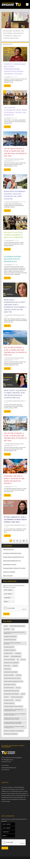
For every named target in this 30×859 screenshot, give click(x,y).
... (20, 540)
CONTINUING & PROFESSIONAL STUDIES (12, 553)
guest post (7, 665)
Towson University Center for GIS (13, 706)
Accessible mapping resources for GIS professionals (12, 259)
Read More (7, 85)
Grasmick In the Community (11, 662)
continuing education (10, 639)
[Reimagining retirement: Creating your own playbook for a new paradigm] (15, 181)
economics (18, 653)
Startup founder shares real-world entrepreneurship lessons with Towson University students (15, 69)
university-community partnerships (13, 730)
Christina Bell (8, 264)
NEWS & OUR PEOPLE (8, 575)
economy (6, 656)
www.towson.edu (5, 769)
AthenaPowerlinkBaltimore (17, 626)
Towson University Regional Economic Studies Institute (14, 727)
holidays (15, 665)
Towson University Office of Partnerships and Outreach (12, 719)
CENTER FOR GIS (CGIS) (8, 549)
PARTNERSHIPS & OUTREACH (9, 564)
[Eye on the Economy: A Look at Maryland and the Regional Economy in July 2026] (15, 138)
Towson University (9, 703)
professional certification (11, 690)
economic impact (8, 653)
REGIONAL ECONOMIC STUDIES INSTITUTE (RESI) (14, 568)
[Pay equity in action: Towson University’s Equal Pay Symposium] (15, 222)
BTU (13, 629)
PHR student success (10, 684)
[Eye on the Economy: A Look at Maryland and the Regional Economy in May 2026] (15, 423)
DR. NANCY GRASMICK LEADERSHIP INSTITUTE (13, 557)
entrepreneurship (16, 656)
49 (23, 540)
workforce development (10, 734)
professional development (11, 694)
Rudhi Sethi (8, 486)
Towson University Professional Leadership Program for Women (13, 723)
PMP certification (9, 687)
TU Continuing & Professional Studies (14, 315)
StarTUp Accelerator (16, 697)
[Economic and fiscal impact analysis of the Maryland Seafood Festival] (15, 466)
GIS (18, 659)
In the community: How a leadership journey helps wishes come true (15, 519)
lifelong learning (9, 675)
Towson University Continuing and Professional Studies (13, 710)
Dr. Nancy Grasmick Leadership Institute (15, 525)
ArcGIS (6, 626)
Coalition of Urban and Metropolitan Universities (14, 633)
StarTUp (6, 697)
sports (23, 694)
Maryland (18, 675)
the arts (18, 700)
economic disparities (9, 650)
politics (18, 687)
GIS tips (23, 659)
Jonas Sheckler (9, 240)
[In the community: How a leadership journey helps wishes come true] (15, 507)
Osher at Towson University (12, 201)
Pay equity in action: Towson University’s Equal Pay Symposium (13, 234)
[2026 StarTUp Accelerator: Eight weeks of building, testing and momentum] (15, 97)
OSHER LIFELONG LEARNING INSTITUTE (12, 560)
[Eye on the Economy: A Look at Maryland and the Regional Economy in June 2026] (15, 337)
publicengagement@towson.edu (9, 767)
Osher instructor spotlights (12, 678)
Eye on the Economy (9, 659)
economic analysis (9, 647)
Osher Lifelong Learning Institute (13, 681)
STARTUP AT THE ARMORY (9, 572)
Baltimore (7, 629)
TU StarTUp (8, 76)
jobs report (7, 669)
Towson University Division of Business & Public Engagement (15, 714)
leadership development (10, 672)
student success (8, 700)
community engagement (10, 636)
